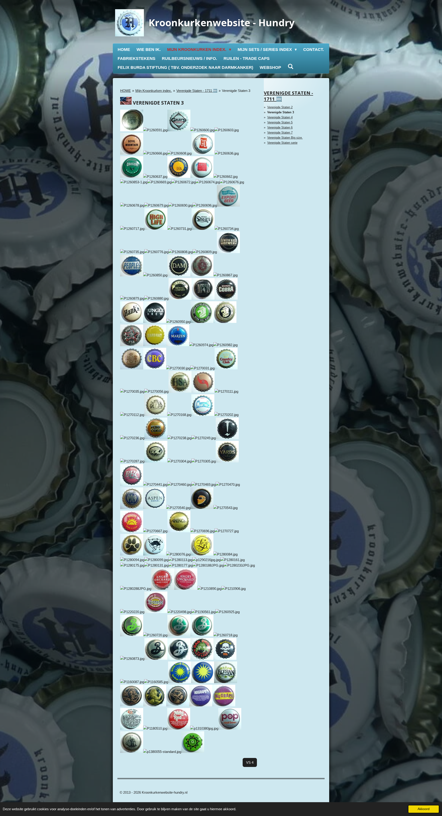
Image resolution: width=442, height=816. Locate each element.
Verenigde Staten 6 (280, 127)
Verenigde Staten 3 (236, 91)
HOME (125, 91)
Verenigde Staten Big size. (285, 137)
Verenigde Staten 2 (280, 107)
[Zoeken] (290, 66)
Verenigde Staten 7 (280, 132)
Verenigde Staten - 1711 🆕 (196, 91)
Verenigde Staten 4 (280, 117)
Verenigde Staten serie (282, 142)
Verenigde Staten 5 (280, 122)
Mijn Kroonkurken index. (153, 91)
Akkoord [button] (424, 809)
